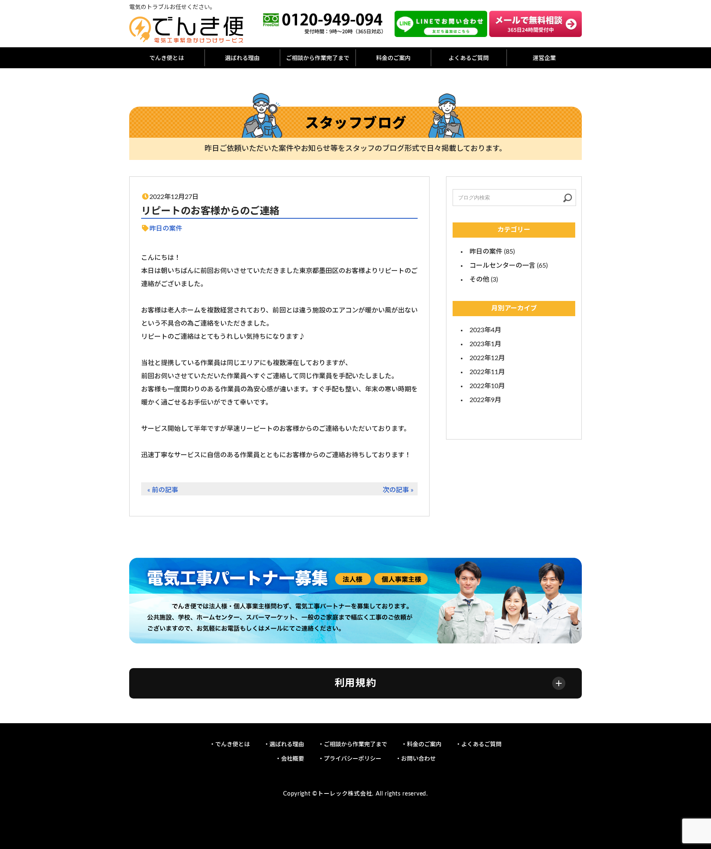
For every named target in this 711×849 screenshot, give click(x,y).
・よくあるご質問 (478, 744)
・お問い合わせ (415, 759)
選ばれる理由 (242, 58)
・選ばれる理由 (284, 744)
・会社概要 (289, 759)
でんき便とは (166, 58)
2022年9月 (485, 400)
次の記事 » (398, 490)
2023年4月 (485, 330)
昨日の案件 (165, 228)
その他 (479, 279)
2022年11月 (487, 372)
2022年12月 (487, 358)
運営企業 (544, 58)
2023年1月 (485, 344)
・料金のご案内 (421, 744)
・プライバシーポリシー (349, 759)
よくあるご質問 (468, 58)
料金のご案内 (393, 58)
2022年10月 (487, 386)
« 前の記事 (162, 490)
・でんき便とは (229, 744)
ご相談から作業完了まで (317, 58)
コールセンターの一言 (502, 265)
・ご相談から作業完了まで (352, 744)
